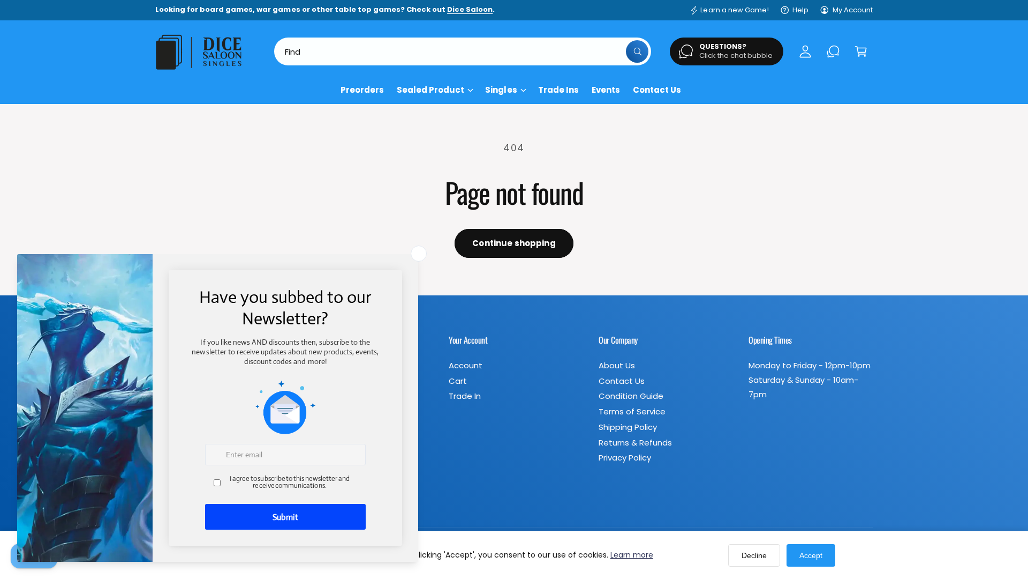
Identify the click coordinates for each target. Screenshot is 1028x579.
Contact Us (622, 381)
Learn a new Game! (734, 10)
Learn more (631, 555)
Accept (810, 555)
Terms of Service (632, 411)
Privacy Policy (625, 457)
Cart (458, 381)
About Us (617, 365)
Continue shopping (514, 243)
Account (465, 365)
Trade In (465, 396)
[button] (861, 51)
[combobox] (462, 51)
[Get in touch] (833, 51)
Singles (501, 89)
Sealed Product (430, 89)
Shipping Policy (628, 427)
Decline (754, 555)
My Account (853, 10)
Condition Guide (631, 396)
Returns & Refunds (635, 442)
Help (800, 10)
